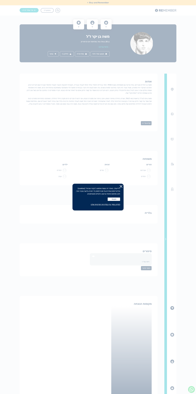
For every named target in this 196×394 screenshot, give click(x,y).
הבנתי (114, 199)
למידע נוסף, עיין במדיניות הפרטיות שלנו (105, 204)
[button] (121, 187)
